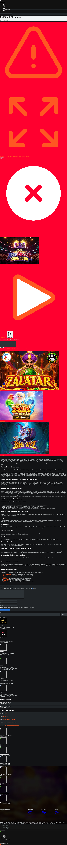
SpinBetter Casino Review (5, 703)
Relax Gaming (6, 581)
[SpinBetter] (3, 650)
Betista (1, 665)
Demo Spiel (2, 390)
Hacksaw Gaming (7, 574)
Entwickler (7, 9)
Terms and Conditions (7, 828)
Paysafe (29, 815)
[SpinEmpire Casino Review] (3, 734)
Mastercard (30, 811)
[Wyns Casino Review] (3, 752)
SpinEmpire (2, 637)
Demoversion (9, 337)
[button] (19, 250)
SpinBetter (2, 651)
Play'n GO (5, 578)
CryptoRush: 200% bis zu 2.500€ (10, 719)
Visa (28, 812)
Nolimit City (5, 580)
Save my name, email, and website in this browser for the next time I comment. (17, 607)
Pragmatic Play (6, 575)
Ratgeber (57, 815)
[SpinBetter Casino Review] (3, 743)
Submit (2, 347)
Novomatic (43, 812)
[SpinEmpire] (3, 636)
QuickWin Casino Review (5, 706)
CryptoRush (5, 716)
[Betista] (3, 663)
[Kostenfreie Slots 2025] (2, 2)
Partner (56, 813)
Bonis (4, 6)
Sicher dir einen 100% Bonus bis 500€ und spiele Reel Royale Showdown (15, 156)
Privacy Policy (6, 827)
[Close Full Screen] (33, 226)
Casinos (4, 5)
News (4, 10)
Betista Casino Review (4, 707)
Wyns (1, 692)
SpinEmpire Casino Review (6, 702)
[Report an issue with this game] (33, 88)
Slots (4, 8)
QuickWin (2, 678)
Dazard (5, 713)
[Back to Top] (0, 844)
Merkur (43, 811)
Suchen (1, 612)
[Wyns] (3, 691)
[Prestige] (3, 624)
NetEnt (4, 577)
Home (4, 4)
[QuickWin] (3, 677)
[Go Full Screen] (33, 155)
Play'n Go (43, 813)
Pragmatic (43, 815)
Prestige (1, 625)
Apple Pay (30, 813)
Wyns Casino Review (4, 704)
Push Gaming (6, 579)
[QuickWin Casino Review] (3, 762)
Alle (56, 811)
